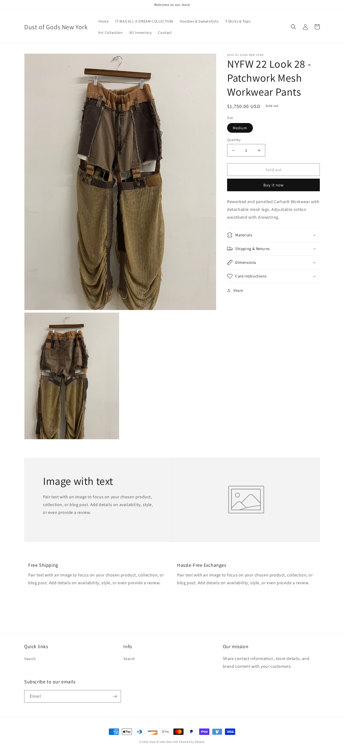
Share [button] (238, 290)
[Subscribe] (115, 696)
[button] (293, 27)
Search (30, 658)
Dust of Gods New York (164, 742)
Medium (240, 127)
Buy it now (273, 184)
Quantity (234, 140)
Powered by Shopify (192, 742)
